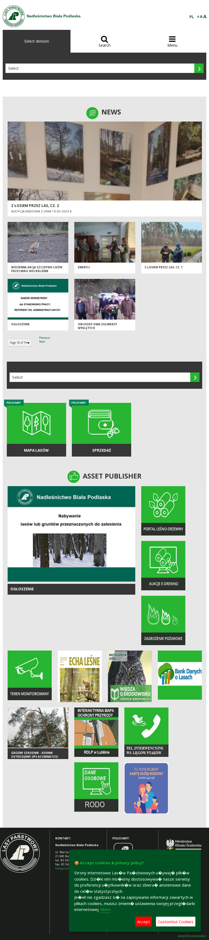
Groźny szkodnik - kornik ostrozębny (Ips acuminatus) (34, 755)
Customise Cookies (175, 921)
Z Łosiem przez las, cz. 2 (35, 205)
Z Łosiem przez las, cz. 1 (164, 267)
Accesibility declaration (192, 936)
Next (42, 341)
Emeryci (84, 267)
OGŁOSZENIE (22, 589)
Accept (143, 921)
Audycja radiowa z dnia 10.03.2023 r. (41, 211)
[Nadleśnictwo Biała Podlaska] (13, 16)
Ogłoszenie (20, 324)
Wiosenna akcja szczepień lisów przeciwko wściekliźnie (36, 269)
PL (191, 17)
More (105, 909)
